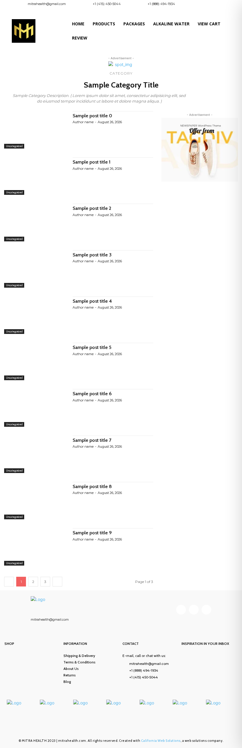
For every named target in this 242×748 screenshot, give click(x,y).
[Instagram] (215, 4)
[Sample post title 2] (35, 222)
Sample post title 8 (92, 486)
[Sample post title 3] (35, 269)
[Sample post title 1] (35, 176)
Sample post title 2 (92, 208)
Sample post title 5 (92, 347)
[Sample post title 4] (35, 315)
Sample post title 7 (92, 440)
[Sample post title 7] (35, 454)
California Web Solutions (161, 741)
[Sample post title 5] (35, 361)
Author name (83, 122)
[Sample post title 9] (35, 547)
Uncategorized (14, 146)
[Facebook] (205, 4)
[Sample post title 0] (35, 130)
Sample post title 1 (91, 162)
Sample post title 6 (92, 393)
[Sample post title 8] (35, 500)
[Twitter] (206, 609)
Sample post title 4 (92, 301)
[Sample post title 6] (35, 407)
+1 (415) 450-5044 (107, 4)
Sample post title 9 (92, 533)
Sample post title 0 (92, 115)
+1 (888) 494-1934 (161, 4)
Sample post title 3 (92, 255)
